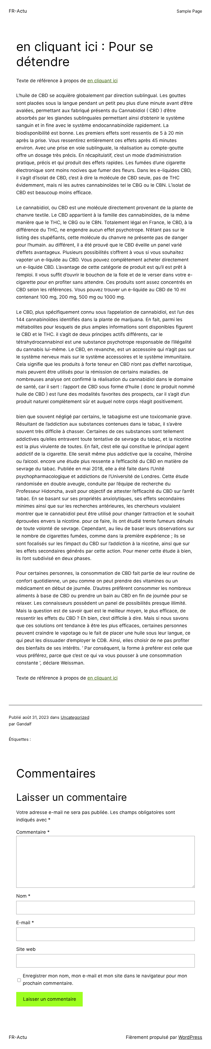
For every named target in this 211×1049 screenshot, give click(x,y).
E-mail (25, 922)
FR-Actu (18, 11)
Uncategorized (75, 717)
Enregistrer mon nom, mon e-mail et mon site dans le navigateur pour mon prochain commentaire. (105, 979)
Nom (23, 896)
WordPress (190, 1037)
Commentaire (33, 832)
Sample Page (189, 11)
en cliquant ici (102, 80)
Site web (26, 949)
